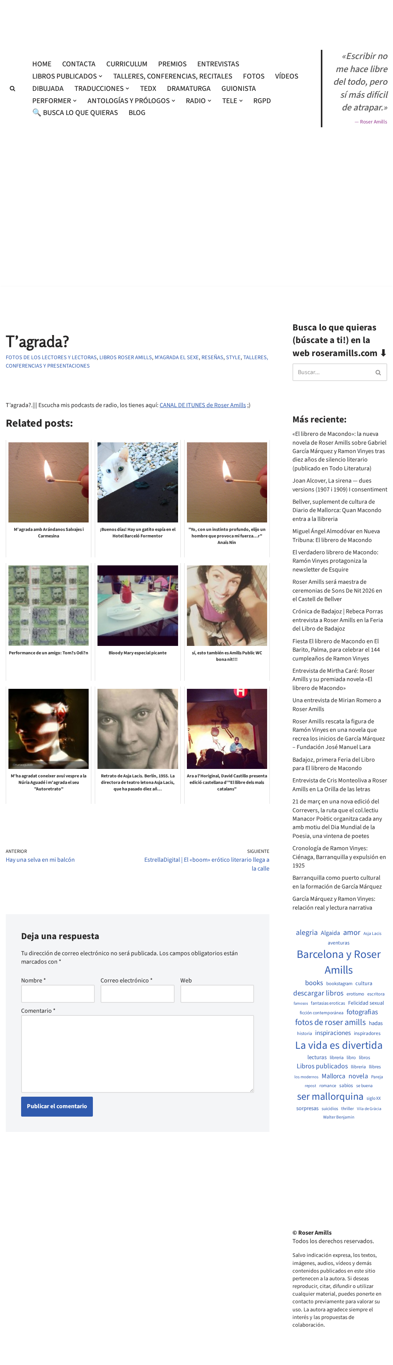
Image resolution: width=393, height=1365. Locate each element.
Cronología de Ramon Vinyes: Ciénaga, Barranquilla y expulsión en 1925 (339, 857)
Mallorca (333, 1076)
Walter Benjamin (338, 1117)
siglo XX (374, 1099)
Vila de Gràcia (369, 1109)
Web (186, 980)
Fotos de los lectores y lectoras (51, 357)
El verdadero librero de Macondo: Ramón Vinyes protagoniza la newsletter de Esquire (335, 561)
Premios (172, 64)
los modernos (306, 1077)
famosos (301, 1003)
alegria (307, 933)
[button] (100, 76)
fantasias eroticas (328, 1003)
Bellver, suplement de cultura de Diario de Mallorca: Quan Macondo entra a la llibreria (336, 510)
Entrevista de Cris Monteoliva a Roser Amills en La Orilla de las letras (339, 784)
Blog (137, 112)
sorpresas (307, 1108)
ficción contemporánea (321, 1013)
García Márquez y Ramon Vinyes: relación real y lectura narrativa (333, 903)
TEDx (148, 88)
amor (351, 932)
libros (364, 1058)
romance (327, 1086)
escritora (376, 994)
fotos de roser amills (330, 1022)
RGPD (262, 100)
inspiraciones (333, 1033)
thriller (347, 1109)
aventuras (339, 943)
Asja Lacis (372, 934)
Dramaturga (189, 88)
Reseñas (212, 357)
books (314, 983)
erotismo (355, 994)
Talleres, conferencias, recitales (172, 76)
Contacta (79, 64)
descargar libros (318, 993)
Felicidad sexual (366, 1003)
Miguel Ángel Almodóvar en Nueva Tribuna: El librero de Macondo (336, 535)
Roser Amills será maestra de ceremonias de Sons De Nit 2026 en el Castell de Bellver (337, 590)
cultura (363, 983)
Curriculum (126, 64)
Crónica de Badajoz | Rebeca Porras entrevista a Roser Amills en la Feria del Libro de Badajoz (337, 620)
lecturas (317, 1057)
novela (358, 1076)
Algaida (330, 933)
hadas (376, 1023)
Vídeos (286, 76)
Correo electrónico (127, 980)
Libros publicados (322, 1066)
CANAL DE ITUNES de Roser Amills (203, 405)
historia (304, 1034)
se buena (364, 1086)
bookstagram (339, 984)
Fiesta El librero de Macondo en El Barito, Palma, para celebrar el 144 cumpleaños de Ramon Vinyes (336, 650)
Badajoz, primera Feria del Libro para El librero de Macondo (333, 764)
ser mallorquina (330, 1097)
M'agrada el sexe (177, 357)
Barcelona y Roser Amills (339, 962)
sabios (346, 1085)
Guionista (238, 88)
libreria (336, 1058)
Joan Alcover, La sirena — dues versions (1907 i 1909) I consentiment (339, 484)
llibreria (358, 1067)
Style (233, 357)
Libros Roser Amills (125, 357)
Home (41, 64)
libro (351, 1058)
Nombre (33, 980)
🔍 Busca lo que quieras (75, 112)
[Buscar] (12, 88)
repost (310, 1086)
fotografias (362, 1012)
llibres (375, 1067)
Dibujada (48, 88)
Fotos (253, 76)
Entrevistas (218, 64)
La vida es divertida (339, 1045)
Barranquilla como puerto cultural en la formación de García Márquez (337, 882)
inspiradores (367, 1033)
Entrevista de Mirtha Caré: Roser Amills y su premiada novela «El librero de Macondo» (333, 679)
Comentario (38, 1011)
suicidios (330, 1109)
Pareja (377, 1077)
